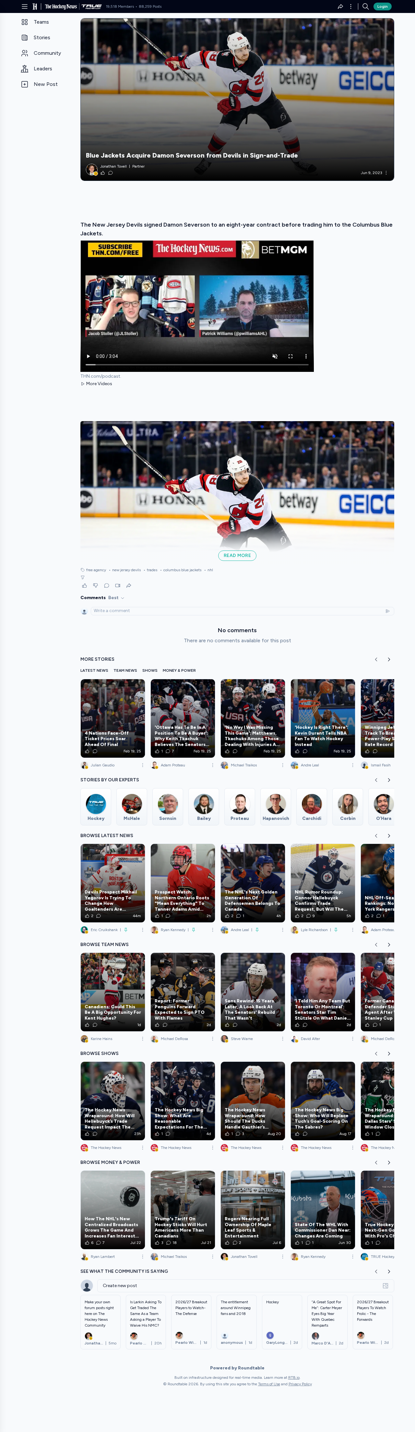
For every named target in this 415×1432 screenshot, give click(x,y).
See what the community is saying (124, 1271)
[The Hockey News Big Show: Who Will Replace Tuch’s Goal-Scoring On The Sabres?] (323, 1101)
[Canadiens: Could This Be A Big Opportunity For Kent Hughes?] (113, 992)
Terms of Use (269, 1384)
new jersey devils (125, 570)
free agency (96, 570)
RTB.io (294, 1377)
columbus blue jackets (180, 570)
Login (382, 6)
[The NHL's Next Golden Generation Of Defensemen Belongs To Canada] (253, 883)
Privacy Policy (300, 1384)
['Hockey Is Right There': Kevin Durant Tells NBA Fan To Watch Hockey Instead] (323, 718)
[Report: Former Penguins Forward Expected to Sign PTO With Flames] (183, 992)
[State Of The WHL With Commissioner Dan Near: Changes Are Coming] (323, 1210)
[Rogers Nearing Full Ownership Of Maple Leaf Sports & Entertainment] (253, 1210)
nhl (208, 570)
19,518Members (120, 6)
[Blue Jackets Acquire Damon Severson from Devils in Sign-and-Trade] (237, 99)
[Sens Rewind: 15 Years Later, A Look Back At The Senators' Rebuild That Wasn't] (253, 992)
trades (150, 570)
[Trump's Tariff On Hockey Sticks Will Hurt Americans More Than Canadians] (183, 1210)
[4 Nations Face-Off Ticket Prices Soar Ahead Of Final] (113, 718)
